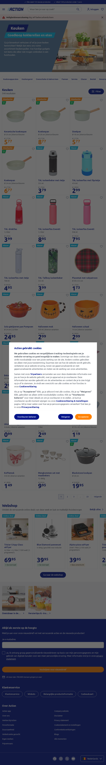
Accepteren (83, 417)
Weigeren (65, 417)
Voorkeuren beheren (26, 417)
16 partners (36, 374)
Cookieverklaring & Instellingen (72, 401)
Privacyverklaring (30, 407)
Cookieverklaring (28, 386)
